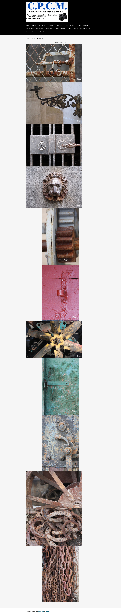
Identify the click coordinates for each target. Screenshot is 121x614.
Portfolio (47, 611)
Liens (27, 31)
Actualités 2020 (39, 28)
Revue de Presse (30, 28)
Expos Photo (86, 25)
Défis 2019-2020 (72, 28)
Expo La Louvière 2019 (61, 28)
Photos (79, 25)
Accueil (27, 25)
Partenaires (35, 31)
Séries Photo (59, 25)
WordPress (41, 611)
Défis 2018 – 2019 (84, 28)
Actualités (34, 25)
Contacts (42, 31)
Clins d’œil (51, 25)
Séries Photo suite (70, 25)
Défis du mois (42, 25)
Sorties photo (49, 28)
